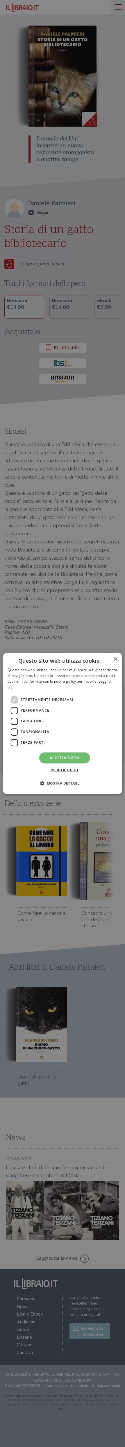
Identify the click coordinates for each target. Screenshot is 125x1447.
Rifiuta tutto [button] (64, 770)
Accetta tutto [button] (64, 757)
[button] (62, 783)
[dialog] (62, 723)
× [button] (115, 659)
